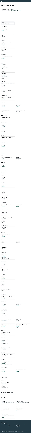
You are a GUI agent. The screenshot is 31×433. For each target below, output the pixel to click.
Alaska (9, 394)
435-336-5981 (3, 86)
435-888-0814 (3, 99)
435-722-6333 (3, 305)
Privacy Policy (25, 424)
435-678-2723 (17, 206)
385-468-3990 (3, 326)
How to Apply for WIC (18, 425)
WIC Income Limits (18, 426)
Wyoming (6, 394)
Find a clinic (3, 22)
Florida (9, 425)
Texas (9, 424)
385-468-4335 (3, 334)
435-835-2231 (3, 186)
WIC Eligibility (17, 424)
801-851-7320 (3, 30)
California (15, 394)
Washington (2, 394)
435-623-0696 (3, 106)
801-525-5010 (3, 75)
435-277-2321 (3, 341)
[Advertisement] (15, 17)
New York (9, 426)
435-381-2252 (3, 58)
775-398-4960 (3, 146)
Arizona (11, 394)
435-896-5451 (3, 298)
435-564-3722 (3, 126)
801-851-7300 (3, 285)
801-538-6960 (17, 326)
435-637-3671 (3, 278)
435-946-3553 (3, 119)
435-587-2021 (3, 206)
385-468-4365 (3, 371)
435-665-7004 (3, 363)
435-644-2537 (3, 166)
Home (1, 4)
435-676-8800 (3, 256)
